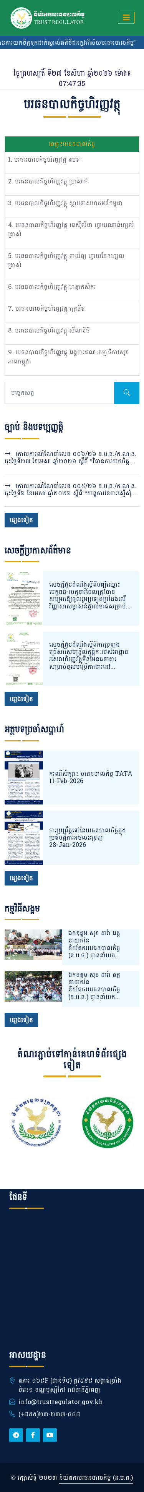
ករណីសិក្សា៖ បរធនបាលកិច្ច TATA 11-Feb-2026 (90, 777)
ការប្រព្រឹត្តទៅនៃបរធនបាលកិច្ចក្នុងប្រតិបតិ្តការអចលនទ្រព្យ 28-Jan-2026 (87, 837)
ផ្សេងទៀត (21, 519)
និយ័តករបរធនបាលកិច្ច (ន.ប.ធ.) (96, 1477)
